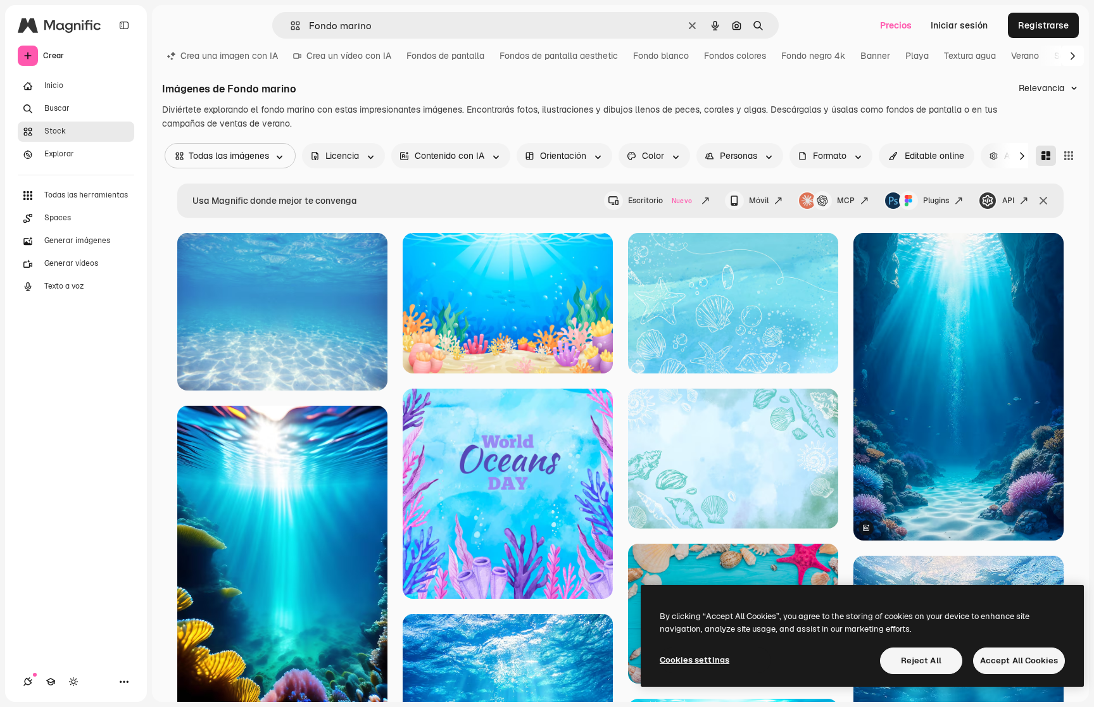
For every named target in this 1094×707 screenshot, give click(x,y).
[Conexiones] (28, 682)
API (1008, 201)
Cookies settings (694, 659)
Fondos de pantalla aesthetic (559, 55)
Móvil (759, 201)
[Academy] (51, 682)
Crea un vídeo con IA (348, 55)
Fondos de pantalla (445, 55)
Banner (875, 55)
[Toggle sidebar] (124, 25)
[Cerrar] (1043, 201)
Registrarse (1043, 25)
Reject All (921, 660)
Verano (1025, 55)
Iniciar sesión (959, 25)
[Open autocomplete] (290, 25)
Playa (917, 55)
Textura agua (970, 55)
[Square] (1069, 156)
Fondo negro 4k (813, 55)
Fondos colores (735, 55)
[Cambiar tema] (73, 682)
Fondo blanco (661, 55)
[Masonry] (1046, 156)
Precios (896, 25)
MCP (846, 201)
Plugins (936, 201)
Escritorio (660, 201)
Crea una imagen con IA (229, 55)
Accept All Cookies (1019, 660)
